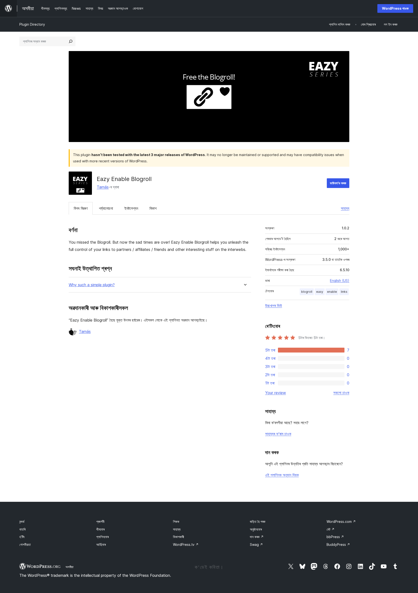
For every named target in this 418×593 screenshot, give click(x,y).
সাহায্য (345, 208)
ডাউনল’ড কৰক (338, 183)
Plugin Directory (32, 24)
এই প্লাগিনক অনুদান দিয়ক (282, 475)
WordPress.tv (186, 544)
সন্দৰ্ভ (21, 521)
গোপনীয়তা (25, 544)
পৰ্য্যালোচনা (106, 208)
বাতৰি (22, 529)
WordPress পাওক (395, 8)
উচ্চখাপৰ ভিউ (273, 305)
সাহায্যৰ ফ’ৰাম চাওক (278, 433)
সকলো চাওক (341, 392)
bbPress (335, 537)
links (344, 291)
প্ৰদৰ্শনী (100, 521)
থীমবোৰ (100, 529)
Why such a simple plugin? (92, 285)
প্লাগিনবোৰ (102, 537)
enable (332, 291)
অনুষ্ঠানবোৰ (256, 529)
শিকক (176, 521)
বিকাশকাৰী (178, 537)
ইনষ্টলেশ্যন (131, 208)
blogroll (306, 291)
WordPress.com (341, 521)
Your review (275, 392)
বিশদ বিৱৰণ (81, 208)
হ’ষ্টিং (22, 537)
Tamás (103, 187)
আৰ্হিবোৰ (101, 544)
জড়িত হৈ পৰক (257, 521)
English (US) (339, 280)
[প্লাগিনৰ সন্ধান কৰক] (70, 41)
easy (319, 291)
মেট (331, 529)
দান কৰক (257, 537)
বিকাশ (153, 208)
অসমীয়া (70, 567)
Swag (256, 544)
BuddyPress (338, 544)
